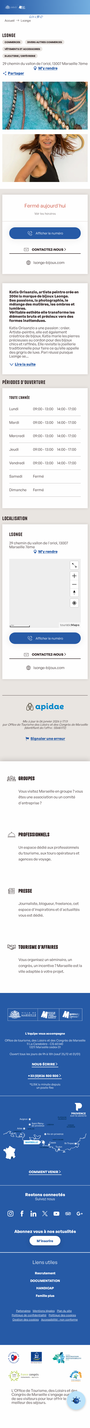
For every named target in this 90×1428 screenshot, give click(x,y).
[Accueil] (30, 17)
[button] (59, 17)
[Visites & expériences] (41, 17)
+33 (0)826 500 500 (43, 1075)
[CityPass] (38, 17)
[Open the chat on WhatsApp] (76, 1400)
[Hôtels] (34, 17)
